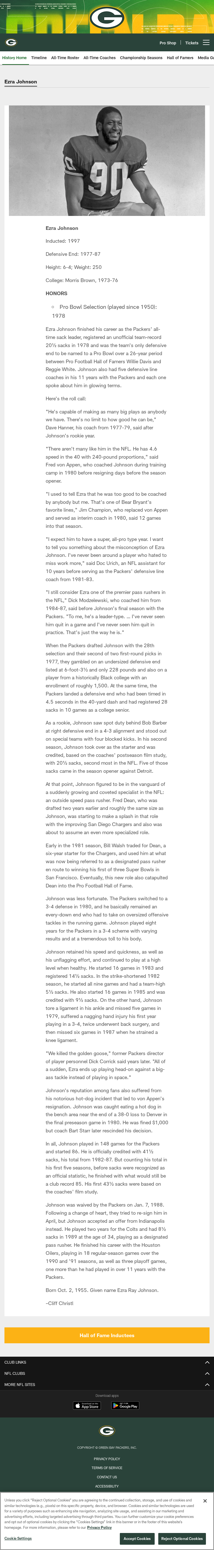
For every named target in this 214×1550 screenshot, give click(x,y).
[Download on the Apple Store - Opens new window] (87, 1406)
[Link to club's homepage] (11, 40)
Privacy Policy (107, 1459)
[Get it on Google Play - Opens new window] (125, 1408)
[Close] (205, 1501)
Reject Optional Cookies (182, 1538)
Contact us (107, 1477)
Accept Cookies (137, 1538)
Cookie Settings (18, 1538)
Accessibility (107, 1486)
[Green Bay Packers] (107, 1431)
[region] (107, 1521)
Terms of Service (107, 1468)
